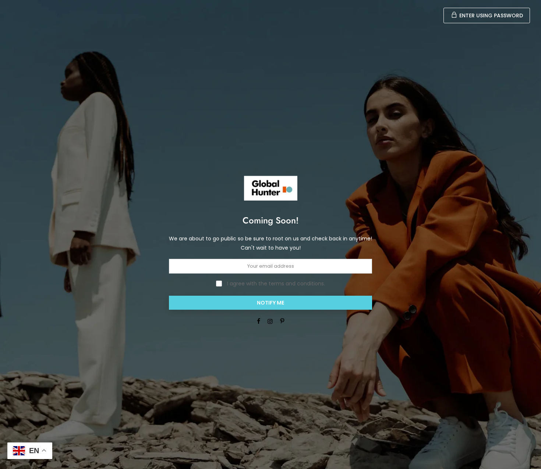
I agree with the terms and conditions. (275, 283)
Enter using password (490, 15)
